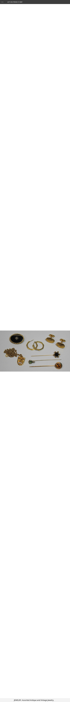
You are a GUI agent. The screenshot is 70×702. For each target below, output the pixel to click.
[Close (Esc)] (68, 2)
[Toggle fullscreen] (60, 2)
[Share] (64, 2)
